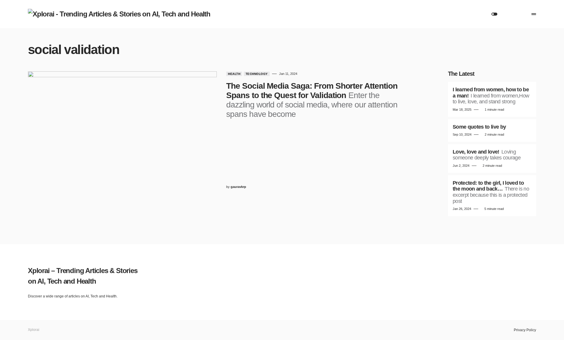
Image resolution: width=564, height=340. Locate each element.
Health (234, 73)
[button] (494, 14)
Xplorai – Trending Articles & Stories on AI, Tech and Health (82, 276)
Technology (257, 73)
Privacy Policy (525, 330)
